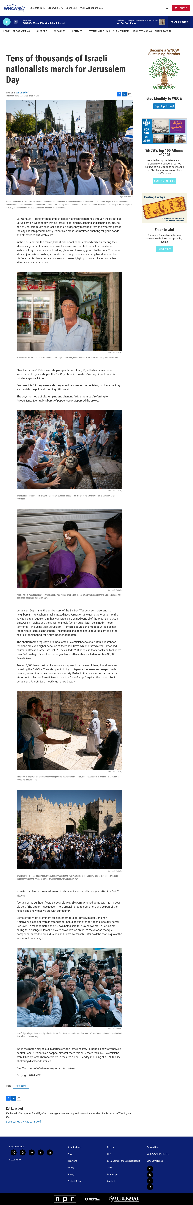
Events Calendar (99, 31)
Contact (77, 31)
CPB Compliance (155, 1161)
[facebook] (150, 1169)
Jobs (109, 1168)
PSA (70, 1154)
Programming (21, 31)
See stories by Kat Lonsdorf (23, 1121)
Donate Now (153, 1147)
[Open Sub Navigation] (32, 31)
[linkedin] (150, 1187)
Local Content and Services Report (123, 1161)
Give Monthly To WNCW (164, 98)
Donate (182, 7)
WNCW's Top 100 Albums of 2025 (164, 152)
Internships (112, 1174)
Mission (110, 1147)
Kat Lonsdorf (22, 92)
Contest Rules (74, 1181)
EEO (109, 1154)
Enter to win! (164, 229)
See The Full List (164, 180)
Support (41, 31)
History (71, 1168)
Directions (72, 1161)
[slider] (20, 21)
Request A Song (142, 31)
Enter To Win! (163, 31)
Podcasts (60, 31)
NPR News (21, 1086)
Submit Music (121, 31)
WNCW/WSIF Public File (158, 1154)
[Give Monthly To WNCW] (164, 69)
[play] (6, 22)
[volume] (15, 22)
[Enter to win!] (164, 208)
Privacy (71, 1174)
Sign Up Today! (164, 106)
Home (6, 31)
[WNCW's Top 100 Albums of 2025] (164, 131)
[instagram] (150, 1175)
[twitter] (150, 1181)
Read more (164, 249)
